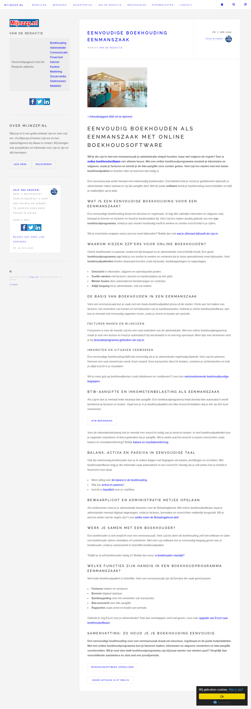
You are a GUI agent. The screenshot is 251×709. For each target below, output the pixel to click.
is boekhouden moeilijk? (169, 555)
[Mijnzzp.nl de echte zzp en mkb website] (25, 23)
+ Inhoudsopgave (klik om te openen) (109, 116)
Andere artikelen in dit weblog (110, 680)
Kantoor (55, 66)
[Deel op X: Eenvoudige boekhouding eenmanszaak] (39, 104)
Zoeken (233, 5)
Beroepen (60, 5)
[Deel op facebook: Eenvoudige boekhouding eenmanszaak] (32, 104)
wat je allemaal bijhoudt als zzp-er (197, 233)
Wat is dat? (236, 689)
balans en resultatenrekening (150, 442)
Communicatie (59, 52)
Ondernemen (58, 81)
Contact (186, 5)
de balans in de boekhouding (129, 480)
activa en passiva (112, 484)
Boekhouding (58, 42)
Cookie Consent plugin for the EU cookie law (222, 702)
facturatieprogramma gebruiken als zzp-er (119, 340)
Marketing (56, 71)
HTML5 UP (33, 277)
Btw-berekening (102, 421)
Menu (245, 5)
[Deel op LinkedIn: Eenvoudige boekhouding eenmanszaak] (46, 104)
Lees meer (20, 164)
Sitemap (14, 285)
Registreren (44, 164)
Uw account (222, 5)
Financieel (56, 57)
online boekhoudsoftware (104, 161)
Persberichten (162, 5)
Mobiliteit (55, 85)
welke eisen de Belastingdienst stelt (156, 517)
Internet (54, 62)
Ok (222, 696)
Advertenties (83, 5)
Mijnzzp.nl (14, 5)
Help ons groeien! (26, 190)
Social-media (58, 76)
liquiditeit (108, 489)
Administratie (58, 47)
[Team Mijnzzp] (54, 191)
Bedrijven (39, 5)
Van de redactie (110, 5)
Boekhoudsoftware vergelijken (113, 667)
